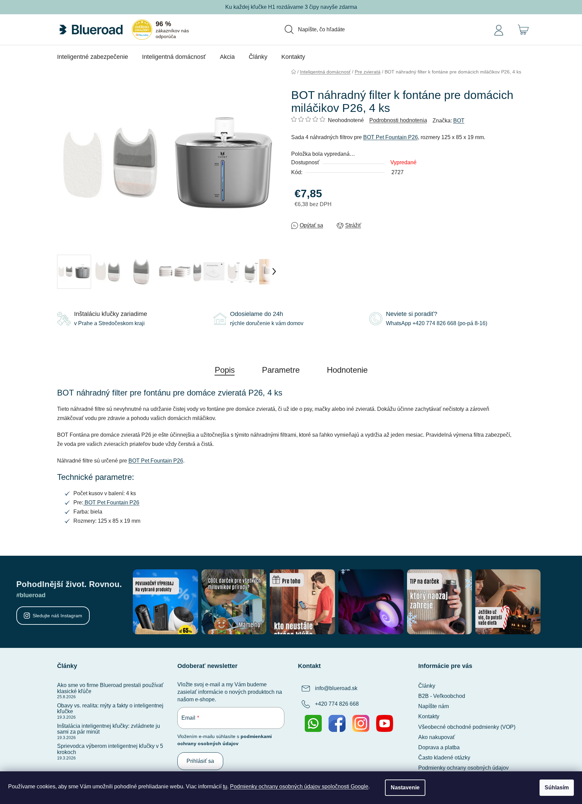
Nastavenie (405, 787)
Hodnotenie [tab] (347, 369)
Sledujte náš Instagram (57, 615)
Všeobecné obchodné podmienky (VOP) (466, 727)
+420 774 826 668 (337, 704)
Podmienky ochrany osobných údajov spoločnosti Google (299, 786)
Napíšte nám (433, 706)
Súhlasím (557, 787)
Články (426, 686)
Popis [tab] (225, 369)
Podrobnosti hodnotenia (398, 120)
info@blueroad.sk (336, 688)
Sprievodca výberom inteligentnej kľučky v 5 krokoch (110, 749)
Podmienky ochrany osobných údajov (463, 768)
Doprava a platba (439, 747)
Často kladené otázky (444, 757)
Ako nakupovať (436, 737)
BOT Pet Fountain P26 (390, 137)
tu (225, 786)
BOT (458, 120)
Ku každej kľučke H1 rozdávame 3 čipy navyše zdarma (291, 7)
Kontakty (428, 716)
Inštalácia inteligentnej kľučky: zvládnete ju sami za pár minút (108, 729)
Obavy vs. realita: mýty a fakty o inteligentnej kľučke (110, 709)
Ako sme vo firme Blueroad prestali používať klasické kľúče (110, 688)
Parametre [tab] (281, 369)
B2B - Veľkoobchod (441, 696)
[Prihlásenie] (498, 29)
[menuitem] (92, 56)
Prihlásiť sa (200, 761)
